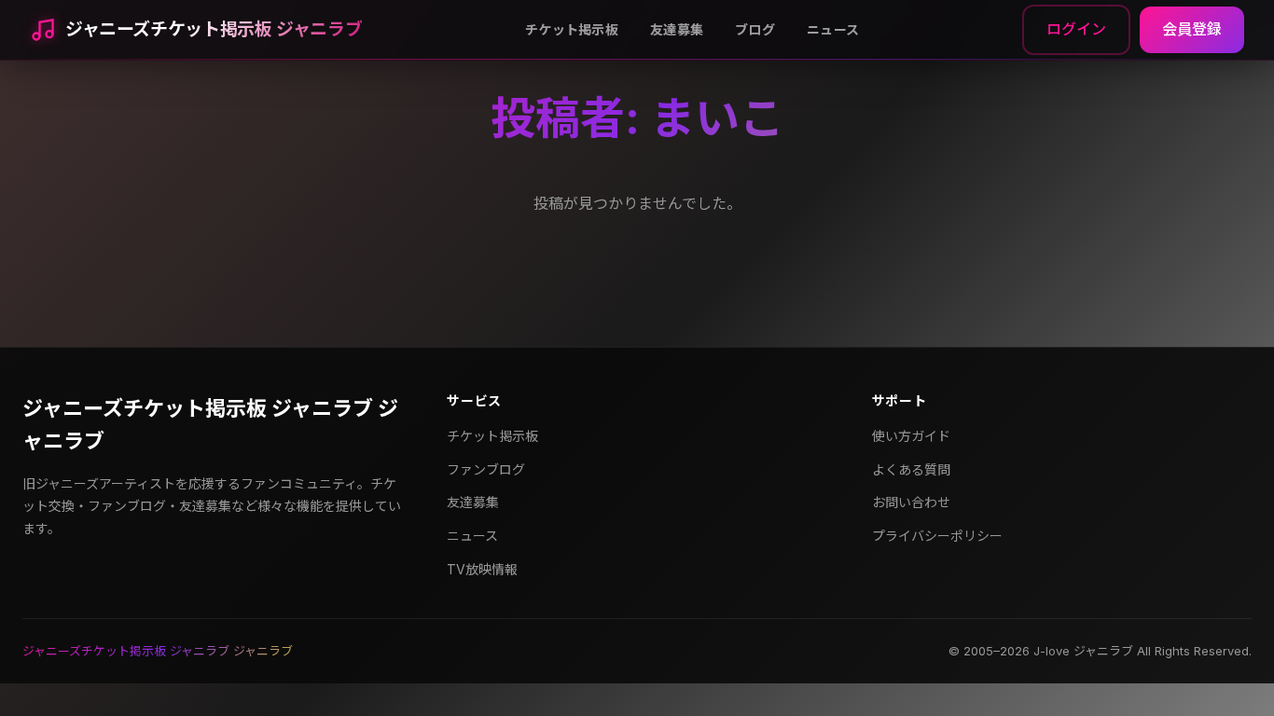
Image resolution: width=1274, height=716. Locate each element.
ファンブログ (486, 469)
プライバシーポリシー (937, 536)
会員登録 (1192, 29)
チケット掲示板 (571, 29)
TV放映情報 (482, 569)
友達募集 (676, 29)
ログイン (1076, 29)
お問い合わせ (911, 502)
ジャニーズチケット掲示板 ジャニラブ (213, 29)
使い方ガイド (911, 436)
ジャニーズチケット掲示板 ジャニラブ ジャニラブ (210, 424)
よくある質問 (911, 469)
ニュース (833, 29)
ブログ (755, 29)
